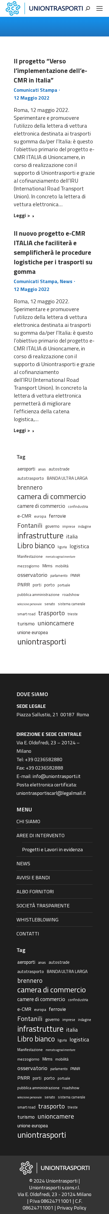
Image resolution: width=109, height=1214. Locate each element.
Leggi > (22, 215)
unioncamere (55, 623)
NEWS (23, 863)
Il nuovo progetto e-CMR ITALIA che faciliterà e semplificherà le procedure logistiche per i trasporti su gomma (53, 252)
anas (42, 469)
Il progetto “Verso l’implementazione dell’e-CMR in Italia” (50, 70)
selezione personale (29, 604)
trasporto (51, 613)
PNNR (75, 575)
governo (52, 526)
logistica (79, 546)
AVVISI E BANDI (33, 877)
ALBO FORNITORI (35, 891)
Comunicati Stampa (35, 90)
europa (40, 516)
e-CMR (24, 515)
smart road (26, 614)
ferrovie (57, 516)
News (66, 281)
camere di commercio (41, 506)
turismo (26, 623)
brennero (29, 487)
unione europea (32, 632)
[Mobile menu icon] (99, 8)
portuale (64, 585)
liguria (62, 547)
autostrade (59, 469)
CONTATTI (27, 933)
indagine (84, 526)
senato (49, 604)
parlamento (59, 575)
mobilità (61, 566)
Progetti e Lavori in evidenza (52, 849)
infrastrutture (40, 535)
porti (37, 585)
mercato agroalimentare (60, 556)
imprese (68, 526)
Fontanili (29, 525)
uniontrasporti (41, 641)
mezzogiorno (28, 566)
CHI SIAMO (28, 821)
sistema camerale (71, 604)
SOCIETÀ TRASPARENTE (43, 905)
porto (49, 584)
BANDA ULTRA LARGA (67, 478)
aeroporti (26, 468)
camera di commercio (51, 496)
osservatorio (32, 575)
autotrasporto (30, 478)
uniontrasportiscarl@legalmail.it (51, 793)
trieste (73, 614)
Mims (47, 565)
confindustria (78, 506)
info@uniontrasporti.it (56, 776)
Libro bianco (36, 545)
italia (72, 536)
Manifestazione (30, 556)
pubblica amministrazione (38, 594)
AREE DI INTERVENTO (40, 835)
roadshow (70, 594)
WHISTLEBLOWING (37, 919)
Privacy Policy (71, 1207)
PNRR (23, 584)
